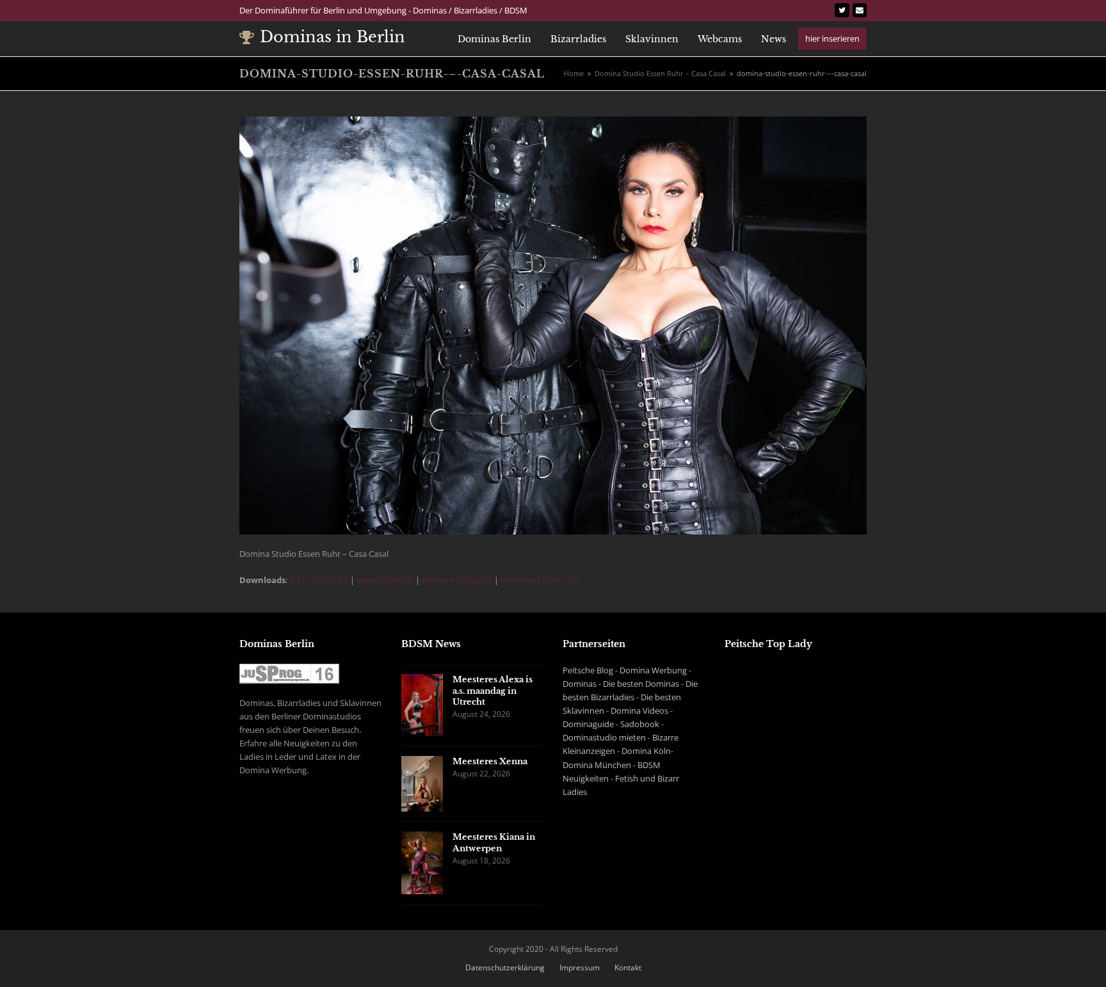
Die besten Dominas (641, 683)
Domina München (597, 765)
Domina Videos (639, 710)
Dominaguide (588, 724)
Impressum (579, 967)
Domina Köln (646, 751)
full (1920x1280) (318, 580)
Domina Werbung (653, 670)
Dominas (580, 683)
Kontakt (627, 967)
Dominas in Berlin (332, 37)
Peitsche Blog (588, 670)
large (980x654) (385, 580)
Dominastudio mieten (604, 737)
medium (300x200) (457, 580)
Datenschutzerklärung (505, 967)
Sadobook (639, 724)
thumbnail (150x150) (540, 580)
